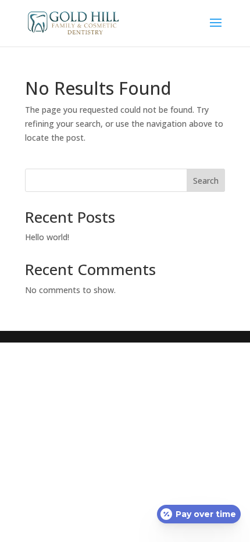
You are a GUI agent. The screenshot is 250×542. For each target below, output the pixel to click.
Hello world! (47, 237)
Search (206, 180)
